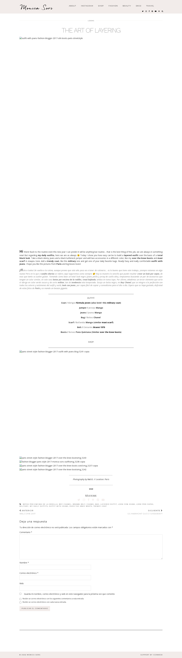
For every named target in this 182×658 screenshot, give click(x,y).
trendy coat (100, 506)
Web (21, 583)
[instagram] (146, 11)
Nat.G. (90, 479)
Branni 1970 (99, 327)
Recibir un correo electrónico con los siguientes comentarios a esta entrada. (53, 598)
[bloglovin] (159, 11)
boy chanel (65, 504)
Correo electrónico (28, 573)
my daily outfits (39, 506)
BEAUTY (127, 6)
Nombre (24, 562)
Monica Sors (37, 8)
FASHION (113, 6)
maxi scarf (107, 322)
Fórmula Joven (83, 302)
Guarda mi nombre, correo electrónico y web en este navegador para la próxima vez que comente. (69, 594)
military (24, 506)
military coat (113, 302)
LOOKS (91, 21)
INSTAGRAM (87, 6)
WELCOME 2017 (27, 512)
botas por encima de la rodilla (40, 504)
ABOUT (72, 6)
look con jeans (126, 504)
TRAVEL (150, 6)
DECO (138, 6)
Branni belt (79, 504)
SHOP (101, 6)
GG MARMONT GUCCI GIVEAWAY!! (145, 512)
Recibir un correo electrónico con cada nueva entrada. (44, 602)
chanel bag (93, 504)
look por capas (144, 504)
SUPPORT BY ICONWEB (151, 655)
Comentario (25, 532)
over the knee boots (110, 332)
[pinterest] (152, 11)
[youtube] (156, 11)
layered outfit (109, 504)
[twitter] (143, 11)
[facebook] (149, 11)
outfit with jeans (58, 506)
